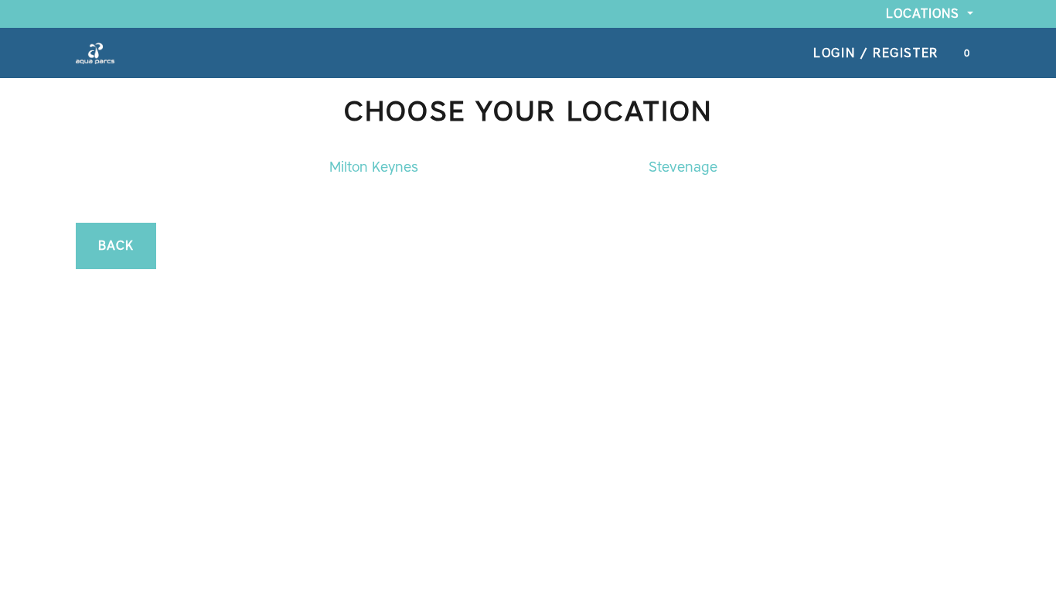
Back (116, 245)
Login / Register (875, 53)
